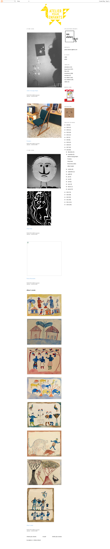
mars (69, 184)
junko (65, 59)
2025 (67, 127)
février (69, 186)
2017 (67, 147)
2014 (67, 194)
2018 (67, 145)
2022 (67, 135)
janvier (69, 189)
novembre (70, 154)
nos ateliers (67, 77)
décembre (70, 152)
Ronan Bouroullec (71, 163)
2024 (67, 130)
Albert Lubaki (31, 290)
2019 (67, 142)
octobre (70, 169)
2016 (67, 149)
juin (69, 176)
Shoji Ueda (70, 161)
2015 (67, 192)
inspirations (34, 96)
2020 (67, 140)
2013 (67, 197)
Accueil (44, 536)
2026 (67, 125)
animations (67, 67)
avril (69, 181)
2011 (67, 202)
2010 (67, 204)
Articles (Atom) (37, 540)
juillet (69, 174)
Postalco (69, 159)
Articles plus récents (31, 536)
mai (69, 179)
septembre (70, 171)
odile (65, 57)
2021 (67, 137)
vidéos (66, 81)
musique (66, 75)
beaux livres (67, 69)
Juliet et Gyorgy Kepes (72, 156)
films (65, 71)
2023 (67, 132)
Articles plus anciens (57, 536)
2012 (67, 199)
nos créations (67, 79)
